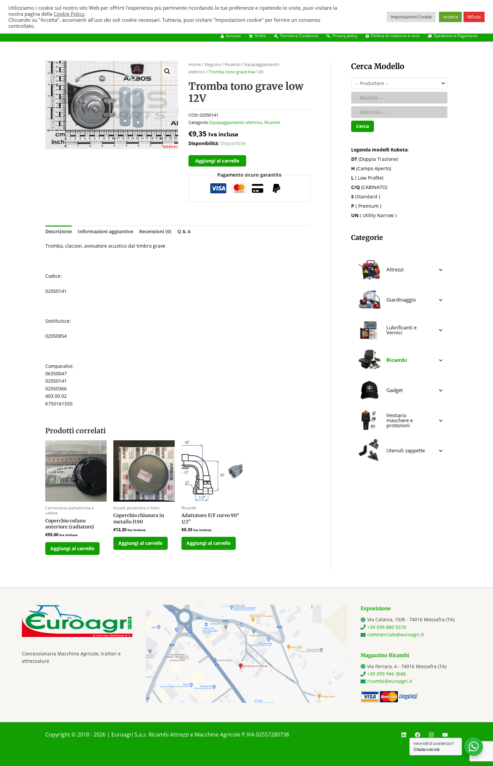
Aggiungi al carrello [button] (72, 548)
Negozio (213, 64)
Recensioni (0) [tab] (155, 231)
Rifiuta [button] (474, 17)
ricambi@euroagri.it (389, 681)
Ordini (260, 36)
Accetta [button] (450, 17)
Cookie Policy (69, 14)
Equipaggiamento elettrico (236, 122)
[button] (167, 71)
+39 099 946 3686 (386, 674)
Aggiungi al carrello (217, 160)
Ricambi (232, 64)
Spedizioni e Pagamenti (455, 36)
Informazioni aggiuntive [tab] (105, 231)
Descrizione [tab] (58, 231)
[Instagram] (431, 735)
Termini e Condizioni (299, 36)
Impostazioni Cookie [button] (411, 17)
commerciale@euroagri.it (395, 634)
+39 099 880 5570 (386, 627)
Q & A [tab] (184, 231)
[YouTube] (445, 735)
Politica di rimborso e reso (395, 36)
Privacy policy (345, 36)
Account (233, 36)
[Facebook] (417, 735)
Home (194, 64)
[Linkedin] (403, 735)
